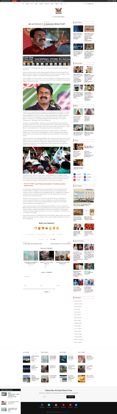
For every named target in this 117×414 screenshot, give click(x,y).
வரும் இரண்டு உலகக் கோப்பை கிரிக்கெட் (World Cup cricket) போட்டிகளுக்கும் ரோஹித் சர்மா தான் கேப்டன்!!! (88, 289)
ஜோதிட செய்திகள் (77, 342)
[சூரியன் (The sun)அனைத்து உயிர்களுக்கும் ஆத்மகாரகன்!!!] (89, 111)
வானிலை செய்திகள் (78, 336)
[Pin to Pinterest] (53, 239)
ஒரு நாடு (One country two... (53, 366)
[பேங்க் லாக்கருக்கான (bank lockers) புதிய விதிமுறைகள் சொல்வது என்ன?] (78, 212)
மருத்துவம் (41, 3)
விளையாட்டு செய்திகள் (78, 339)
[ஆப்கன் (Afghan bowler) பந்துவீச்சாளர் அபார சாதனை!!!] (89, 266)
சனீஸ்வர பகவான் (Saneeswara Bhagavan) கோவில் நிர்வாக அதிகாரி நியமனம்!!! (77, 154)
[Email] (115, 1)
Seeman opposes (60, 234)
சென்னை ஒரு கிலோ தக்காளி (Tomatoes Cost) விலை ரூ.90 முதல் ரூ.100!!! (88, 233)
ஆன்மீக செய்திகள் (78, 306)
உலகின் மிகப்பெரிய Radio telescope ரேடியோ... (35, 358)
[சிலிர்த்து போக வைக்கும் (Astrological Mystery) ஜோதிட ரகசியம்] (89, 127)
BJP (24, 234)
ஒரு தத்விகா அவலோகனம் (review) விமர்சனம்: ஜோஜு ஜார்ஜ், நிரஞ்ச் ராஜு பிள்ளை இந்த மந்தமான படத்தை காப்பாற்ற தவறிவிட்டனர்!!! (89, 54)
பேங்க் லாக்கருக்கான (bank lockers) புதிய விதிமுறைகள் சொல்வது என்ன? (77, 218)
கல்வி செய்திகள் (77, 312)
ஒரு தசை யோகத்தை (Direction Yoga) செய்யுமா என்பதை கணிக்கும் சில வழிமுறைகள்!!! (77, 119)
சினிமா (61, 3)
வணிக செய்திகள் (77, 331)
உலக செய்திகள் (77, 309)
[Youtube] (113, 1)
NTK (49, 234)
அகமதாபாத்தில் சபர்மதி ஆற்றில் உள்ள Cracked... (53, 357)
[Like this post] (48, 239)
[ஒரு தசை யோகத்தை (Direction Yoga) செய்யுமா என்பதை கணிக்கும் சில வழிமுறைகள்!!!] (78, 111)
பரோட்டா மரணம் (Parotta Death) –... (90, 377)
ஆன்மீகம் (52, 3)
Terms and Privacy (66, 412)
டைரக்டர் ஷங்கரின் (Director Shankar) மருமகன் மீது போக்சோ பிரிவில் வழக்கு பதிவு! (77, 288)
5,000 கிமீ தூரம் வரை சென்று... (53, 376)
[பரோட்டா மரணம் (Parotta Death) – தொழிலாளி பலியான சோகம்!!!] (81, 378)
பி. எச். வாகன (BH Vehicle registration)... (13, 402)
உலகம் (32, 3)
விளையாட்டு (47, 3)
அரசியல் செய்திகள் (78, 301)
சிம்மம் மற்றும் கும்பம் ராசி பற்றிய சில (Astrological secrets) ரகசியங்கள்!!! (78, 133)
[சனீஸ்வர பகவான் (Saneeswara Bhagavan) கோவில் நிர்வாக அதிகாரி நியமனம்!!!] (78, 146)
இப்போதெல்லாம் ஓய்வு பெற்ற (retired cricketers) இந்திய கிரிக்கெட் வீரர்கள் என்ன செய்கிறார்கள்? (77, 274)
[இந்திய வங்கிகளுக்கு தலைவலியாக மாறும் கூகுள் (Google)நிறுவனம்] (89, 212)
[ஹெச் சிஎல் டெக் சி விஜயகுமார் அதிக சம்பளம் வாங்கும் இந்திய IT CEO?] (83, 196)
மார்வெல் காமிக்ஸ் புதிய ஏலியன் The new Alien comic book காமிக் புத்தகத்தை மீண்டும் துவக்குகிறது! (77, 36)
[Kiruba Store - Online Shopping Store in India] (46, 57)
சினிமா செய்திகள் (77, 317)
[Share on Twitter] (51, 239)
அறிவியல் (27, 3)
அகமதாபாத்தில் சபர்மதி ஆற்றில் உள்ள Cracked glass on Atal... (30, 263)
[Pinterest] (112, 1)
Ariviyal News (45, 25)
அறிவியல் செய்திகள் (78, 303)
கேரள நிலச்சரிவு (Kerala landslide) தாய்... (72, 367)
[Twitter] (109, 1)
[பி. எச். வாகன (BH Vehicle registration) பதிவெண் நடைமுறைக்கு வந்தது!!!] (4, 403)
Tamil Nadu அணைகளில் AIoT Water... (71, 357)
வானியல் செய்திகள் (78, 334)
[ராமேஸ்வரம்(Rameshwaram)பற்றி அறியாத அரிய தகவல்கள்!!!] (78, 162)
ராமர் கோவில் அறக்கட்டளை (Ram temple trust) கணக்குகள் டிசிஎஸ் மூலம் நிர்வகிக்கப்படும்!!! (88, 154)
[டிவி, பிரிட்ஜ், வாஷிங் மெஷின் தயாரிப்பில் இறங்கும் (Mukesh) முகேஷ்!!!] (78, 226)
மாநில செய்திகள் (77, 325)
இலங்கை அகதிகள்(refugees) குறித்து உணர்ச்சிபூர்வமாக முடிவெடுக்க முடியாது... (13, 394)
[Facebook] (84, 4)
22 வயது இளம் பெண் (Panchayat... (89, 367)
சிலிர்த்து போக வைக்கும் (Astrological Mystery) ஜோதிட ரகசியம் (89, 133)
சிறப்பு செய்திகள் (77, 314)
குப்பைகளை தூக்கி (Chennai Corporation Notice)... (71, 378)
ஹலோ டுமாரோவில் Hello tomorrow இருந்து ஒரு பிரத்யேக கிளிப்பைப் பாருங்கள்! (78, 53)
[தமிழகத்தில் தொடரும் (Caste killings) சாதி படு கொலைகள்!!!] (81, 359)
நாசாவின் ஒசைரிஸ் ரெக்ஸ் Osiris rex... (34, 367)
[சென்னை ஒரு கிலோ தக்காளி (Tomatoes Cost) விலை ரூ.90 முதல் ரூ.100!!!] (89, 226)
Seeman (53, 234)
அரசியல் (36, 3)
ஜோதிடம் (57, 3)
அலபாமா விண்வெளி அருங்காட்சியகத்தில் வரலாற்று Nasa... (35, 378)
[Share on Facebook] (50, 239)
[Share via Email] (54, 239)
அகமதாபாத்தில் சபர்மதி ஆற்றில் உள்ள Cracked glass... (12, 409)
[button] (65, 4)
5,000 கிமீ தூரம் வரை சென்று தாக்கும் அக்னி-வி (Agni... (62, 263)
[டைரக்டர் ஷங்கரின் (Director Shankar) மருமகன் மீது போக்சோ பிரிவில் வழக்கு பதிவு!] (78, 282)
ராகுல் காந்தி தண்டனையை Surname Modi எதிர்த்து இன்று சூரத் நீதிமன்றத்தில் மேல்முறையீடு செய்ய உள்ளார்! (78, 95)
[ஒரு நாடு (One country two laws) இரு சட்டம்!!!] (46, 256)
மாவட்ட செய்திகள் (77, 328)
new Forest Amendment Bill (41, 234)
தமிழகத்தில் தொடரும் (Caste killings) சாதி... (90, 357)
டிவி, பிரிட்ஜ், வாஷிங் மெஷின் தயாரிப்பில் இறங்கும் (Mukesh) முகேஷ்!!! (77, 233)
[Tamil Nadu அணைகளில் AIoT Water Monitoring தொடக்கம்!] (63, 359)
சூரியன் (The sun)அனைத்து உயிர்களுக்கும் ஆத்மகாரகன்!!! (87, 118)
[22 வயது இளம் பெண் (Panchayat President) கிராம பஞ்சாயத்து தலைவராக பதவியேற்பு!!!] (81, 369)
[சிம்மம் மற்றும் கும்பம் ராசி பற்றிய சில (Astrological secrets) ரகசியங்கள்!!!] (78, 127)
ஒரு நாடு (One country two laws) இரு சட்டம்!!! (46, 263)
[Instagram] (110, 1)
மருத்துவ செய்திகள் (78, 323)
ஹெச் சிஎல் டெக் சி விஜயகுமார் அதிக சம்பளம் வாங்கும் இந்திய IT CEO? (32, 0)
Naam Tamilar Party (30, 234)
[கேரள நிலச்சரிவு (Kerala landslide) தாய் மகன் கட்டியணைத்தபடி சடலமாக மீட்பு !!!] (63, 369)
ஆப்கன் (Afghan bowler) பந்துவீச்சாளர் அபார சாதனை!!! (88, 272)
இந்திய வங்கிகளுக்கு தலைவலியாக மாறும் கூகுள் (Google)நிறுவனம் (89, 218)
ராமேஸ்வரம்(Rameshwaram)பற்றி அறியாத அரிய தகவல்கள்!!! (78, 168)
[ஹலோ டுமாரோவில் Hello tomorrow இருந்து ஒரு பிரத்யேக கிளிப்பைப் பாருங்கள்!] (78, 47)
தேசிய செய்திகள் (46, 21)
